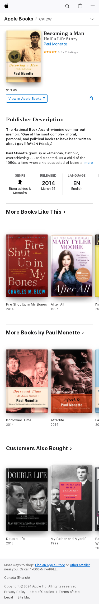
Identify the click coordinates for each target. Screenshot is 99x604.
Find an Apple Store (50, 565)
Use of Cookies (42, 592)
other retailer (80, 565)
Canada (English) (17, 578)
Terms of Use (69, 592)
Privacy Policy (15, 592)
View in (24, 99)
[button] (67, 6)
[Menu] (92, 6)
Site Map (24, 597)
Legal (8, 597)
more (88, 163)
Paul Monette (55, 44)
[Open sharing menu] (91, 98)
